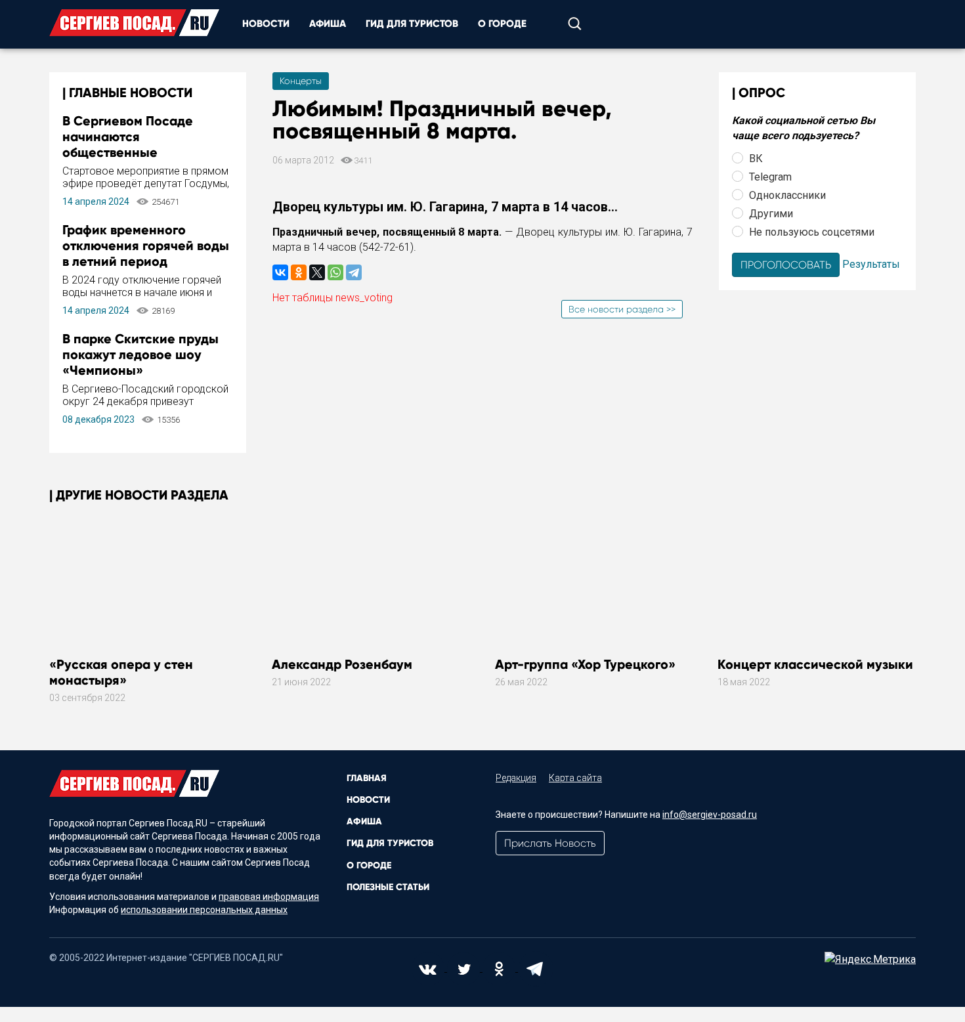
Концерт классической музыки (815, 664)
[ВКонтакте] (280, 272)
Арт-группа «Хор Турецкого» (585, 664)
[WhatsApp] (335, 272)
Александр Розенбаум (342, 664)
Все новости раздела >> (622, 309)
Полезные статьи (388, 887)
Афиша (327, 24)
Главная (367, 778)
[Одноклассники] (299, 272)
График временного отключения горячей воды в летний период (145, 245)
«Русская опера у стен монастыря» (121, 672)
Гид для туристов (412, 24)
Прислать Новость (550, 843)
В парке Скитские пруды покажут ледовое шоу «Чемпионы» (140, 354)
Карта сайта (575, 778)
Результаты (871, 263)
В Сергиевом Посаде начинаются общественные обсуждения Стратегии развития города (135, 152)
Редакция (516, 778)
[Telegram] (354, 272)
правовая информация (269, 896)
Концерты (301, 80)
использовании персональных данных (204, 910)
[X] (317, 272)
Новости (266, 24)
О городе (502, 24)
